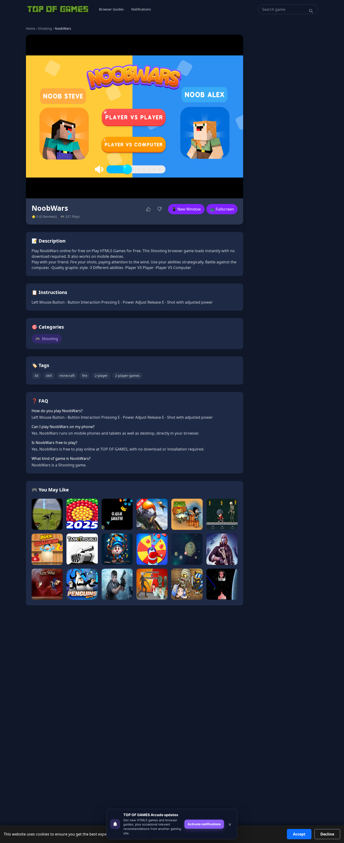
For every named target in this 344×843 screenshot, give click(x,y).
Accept (299, 834)
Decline (327, 834)
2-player (101, 375)
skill (49, 375)
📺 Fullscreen (222, 209)
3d (36, 375)
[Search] (311, 11)
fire (84, 375)
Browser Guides (111, 9)
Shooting (45, 28)
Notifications (141, 9)
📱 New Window (186, 209)
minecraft (67, 375)
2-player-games (127, 375)
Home (30, 28)
